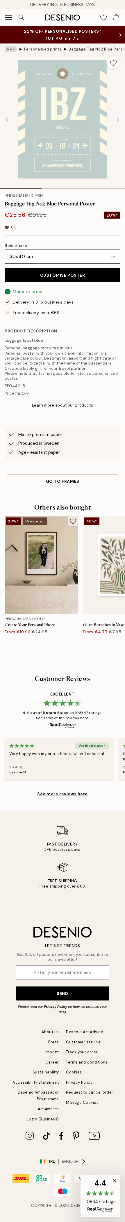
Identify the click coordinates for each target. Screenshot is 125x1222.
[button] (100, 1196)
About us (50, 1031)
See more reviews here (62, 793)
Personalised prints (43, 49)
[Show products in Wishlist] (103, 18)
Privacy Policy (55, 1006)
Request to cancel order (89, 1092)
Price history (17, 393)
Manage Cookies (82, 1102)
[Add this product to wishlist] (113, 62)
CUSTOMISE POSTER (62, 275)
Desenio (79, 1205)
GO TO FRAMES (62, 481)
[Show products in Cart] (116, 18)
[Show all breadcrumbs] (11, 49)
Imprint (52, 1052)
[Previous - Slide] (7, 119)
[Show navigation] (8, 18)
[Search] (21, 18)
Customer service (83, 1042)
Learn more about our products (62, 405)
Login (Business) (43, 1119)
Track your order (82, 1052)
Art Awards (48, 1108)
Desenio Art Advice (84, 1031)
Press (53, 1042)
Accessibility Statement (35, 1082)
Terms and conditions (87, 1062)
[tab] (21, 186)
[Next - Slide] (118, 119)
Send (62, 993)
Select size (16, 245)
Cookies (74, 1072)
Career (52, 1062)
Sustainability (46, 1072)
